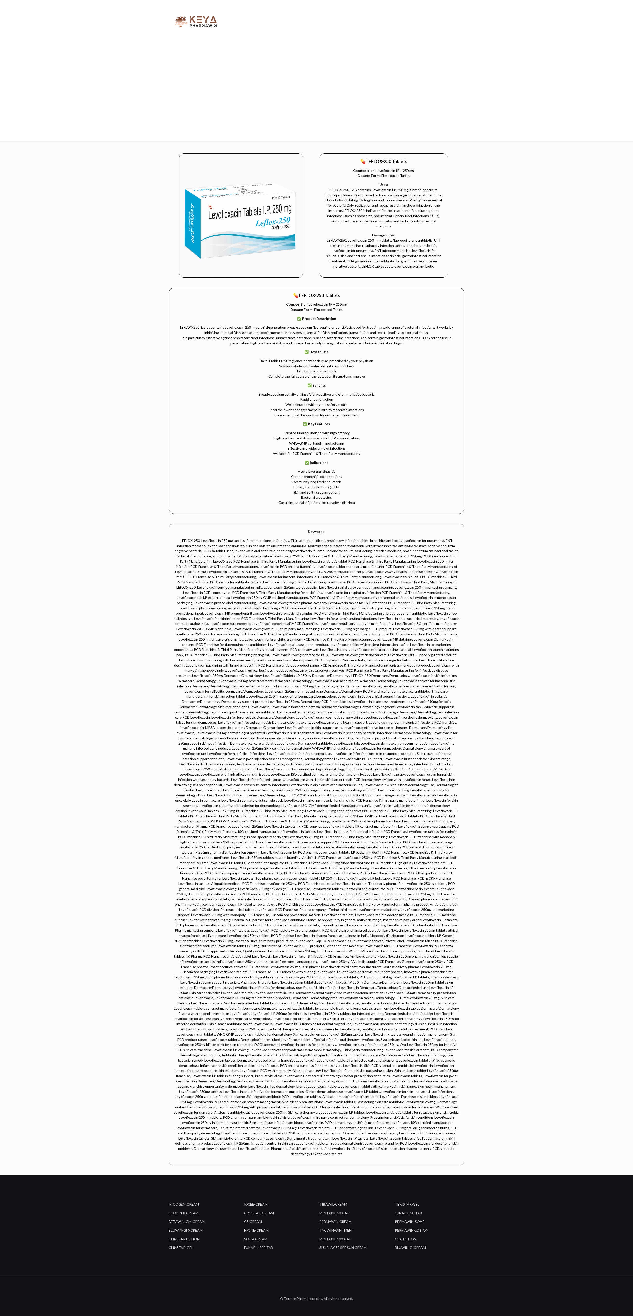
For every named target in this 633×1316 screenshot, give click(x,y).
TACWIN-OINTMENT (336, 1230)
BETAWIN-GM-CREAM (187, 1221)
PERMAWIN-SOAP (410, 1221)
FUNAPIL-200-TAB (258, 1247)
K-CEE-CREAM (256, 1204)
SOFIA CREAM (255, 1239)
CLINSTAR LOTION (184, 1239)
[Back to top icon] (316, 1287)
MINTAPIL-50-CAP (334, 1213)
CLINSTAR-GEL (181, 1247)
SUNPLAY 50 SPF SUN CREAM (343, 1247)
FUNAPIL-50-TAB (408, 1213)
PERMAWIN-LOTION (411, 1230)
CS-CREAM (253, 1221)
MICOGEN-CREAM (184, 1204)
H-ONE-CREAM (256, 1230)
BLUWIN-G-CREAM (410, 1247)
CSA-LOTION (405, 1239)
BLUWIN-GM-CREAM (186, 1230)
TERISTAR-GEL (407, 1204)
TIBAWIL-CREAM (333, 1204)
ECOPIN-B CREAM (183, 1213)
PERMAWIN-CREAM (335, 1221)
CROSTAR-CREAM (259, 1213)
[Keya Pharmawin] (197, 21)
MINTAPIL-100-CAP (335, 1239)
